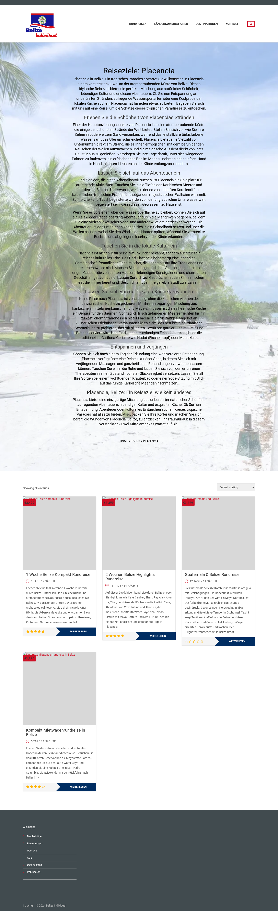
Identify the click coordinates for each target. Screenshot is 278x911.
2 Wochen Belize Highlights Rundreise (130, 576)
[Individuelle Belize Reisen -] (42, 23)
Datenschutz (34, 864)
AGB (29, 857)
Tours (135, 441)
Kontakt (232, 23)
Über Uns (32, 850)
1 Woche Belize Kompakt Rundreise (58, 574)
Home (124, 441)
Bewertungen (34, 843)
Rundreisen (138, 23)
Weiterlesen (78, 631)
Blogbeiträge (34, 836)
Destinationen (207, 23)
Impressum (33, 871)
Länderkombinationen (171, 23)
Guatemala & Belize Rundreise (212, 574)
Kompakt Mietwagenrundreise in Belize (55, 732)
